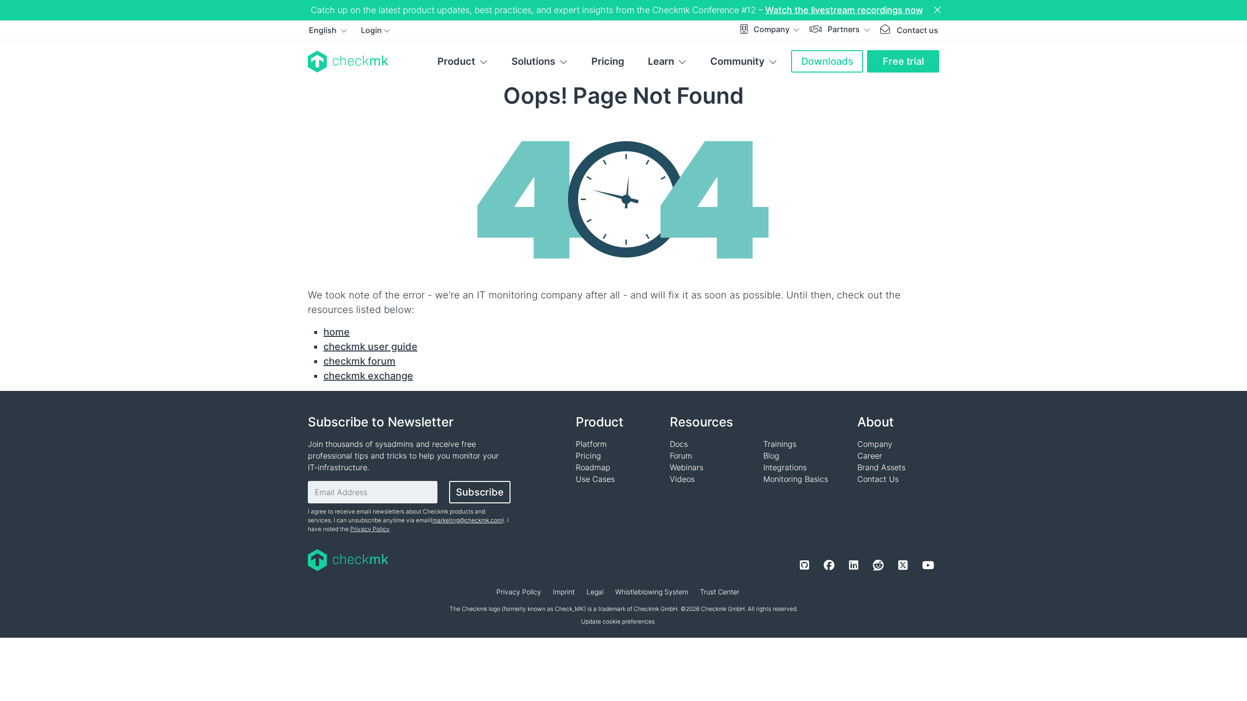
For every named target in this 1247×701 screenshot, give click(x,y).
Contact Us (878, 479)
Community (737, 61)
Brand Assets (881, 467)
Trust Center (719, 592)
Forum (681, 456)
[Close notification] (938, 10)
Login (371, 30)
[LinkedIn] (853, 565)
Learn (661, 61)
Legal (595, 592)
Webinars (686, 467)
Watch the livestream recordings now (844, 10)
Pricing (607, 61)
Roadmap (593, 467)
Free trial (903, 61)
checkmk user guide (370, 346)
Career (869, 456)
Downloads (827, 61)
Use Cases (595, 479)
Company (773, 29)
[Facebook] (829, 565)
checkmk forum (359, 361)
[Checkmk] (348, 62)
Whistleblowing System (651, 592)
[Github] (804, 565)
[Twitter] (902, 565)
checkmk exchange (368, 376)
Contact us (917, 30)
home (336, 332)
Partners (845, 29)
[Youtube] (928, 565)
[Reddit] (878, 565)
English (324, 30)
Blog (771, 456)
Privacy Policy (370, 529)
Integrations (785, 467)
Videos (682, 479)
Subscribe (480, 492)
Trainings (779, 444)
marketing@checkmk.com (467, 520)
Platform (591, 444)
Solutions (533, 61)
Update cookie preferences (618, 621)
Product (456, 61)
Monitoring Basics (795, 479)
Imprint (564, 592)
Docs (679, 444)
